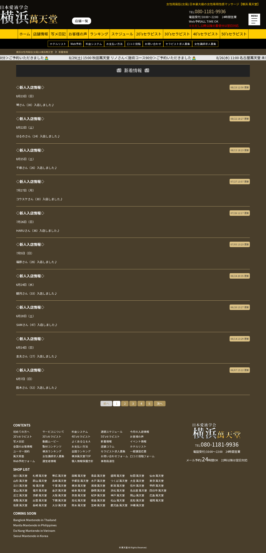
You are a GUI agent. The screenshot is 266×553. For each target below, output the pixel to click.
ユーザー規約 (21, 451)
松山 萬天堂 (118, 500)
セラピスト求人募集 (178, 44)
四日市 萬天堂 (158, 490)
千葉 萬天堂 (59, 485)
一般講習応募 (138, 451)
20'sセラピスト (149, 34)
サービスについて (53, 432)
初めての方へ (21, 432)
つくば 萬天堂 (119, 481)
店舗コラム (108, 446)
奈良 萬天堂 (79, 495)
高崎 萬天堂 (59, 481)
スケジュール (122, 34)
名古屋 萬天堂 (138, 490)
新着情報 (106, 441)
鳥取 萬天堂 (20, 500)
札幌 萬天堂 (40, 476)
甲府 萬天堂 (157, 485)
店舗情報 (40, 34)
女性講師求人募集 (205, 44)
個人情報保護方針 (82, 461)
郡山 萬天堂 (40, 481)
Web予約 (75, 44)
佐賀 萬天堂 (20, 505)
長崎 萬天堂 (40, 505)
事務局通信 (108, 461)
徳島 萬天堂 (98, 500)
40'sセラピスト (205, 34)
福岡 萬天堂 (157, 500)
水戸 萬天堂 (98, 481)
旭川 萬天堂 (20, 476)
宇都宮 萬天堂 (80, 481)
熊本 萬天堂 (79, 505)
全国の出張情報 (22, 446)
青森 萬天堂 (98, 476)
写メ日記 (58, 34)
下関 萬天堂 (59, 500)
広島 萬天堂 (157, 495)
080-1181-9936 (210, 11)
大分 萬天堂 (59, 505)
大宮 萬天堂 (137, 481)
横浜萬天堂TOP (81, 456)
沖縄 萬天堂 (137, 505)
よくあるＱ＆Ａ (81, 441)
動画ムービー (50, 441)
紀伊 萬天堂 (98, 495)
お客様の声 (78, 34)
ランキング (99, 34)
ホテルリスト (58, 44)
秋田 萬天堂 (137, 476)
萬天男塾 (18, 456)
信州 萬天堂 (137, 485)
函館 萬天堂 (79, 476)
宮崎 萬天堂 (98, 505)
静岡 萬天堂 (98, 490)
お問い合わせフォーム (114, 456)
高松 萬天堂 (79, 500)
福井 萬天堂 (40, 490)
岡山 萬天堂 (137, 495)
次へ (160, 403)
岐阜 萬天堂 (79, 490)
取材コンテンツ (52, 446)
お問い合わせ (153, 44)
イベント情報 (138, 441)
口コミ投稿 (134, 44)
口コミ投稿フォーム (142, 456)
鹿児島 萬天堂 (119, 505)
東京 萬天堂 (157, 481)
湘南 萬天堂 (98, 485)
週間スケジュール (111, 432)
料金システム (94, 44)
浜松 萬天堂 (118, 490)
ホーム (24, 34)
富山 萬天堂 (20, 490)
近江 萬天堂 (20, 495)
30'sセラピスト (177, 34)
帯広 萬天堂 (59, 476)
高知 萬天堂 (137, 500)
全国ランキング (81, 451)
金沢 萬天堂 (59, 490)
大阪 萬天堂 (59, 495)
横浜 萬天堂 (79, 485)
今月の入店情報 (139, 432)
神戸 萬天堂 (118, 495)
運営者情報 (49, 461)
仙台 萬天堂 (157, 476)
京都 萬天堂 (40, 495)
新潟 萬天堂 (118, 485)
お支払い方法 (114, 44)
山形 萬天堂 (20, 481)
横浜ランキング (52, 451)
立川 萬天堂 (20, 485)
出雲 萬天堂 (40, 500)
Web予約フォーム (24, 461)
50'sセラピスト (234, 34)
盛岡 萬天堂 (118, 476)
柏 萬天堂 (38, 485)
